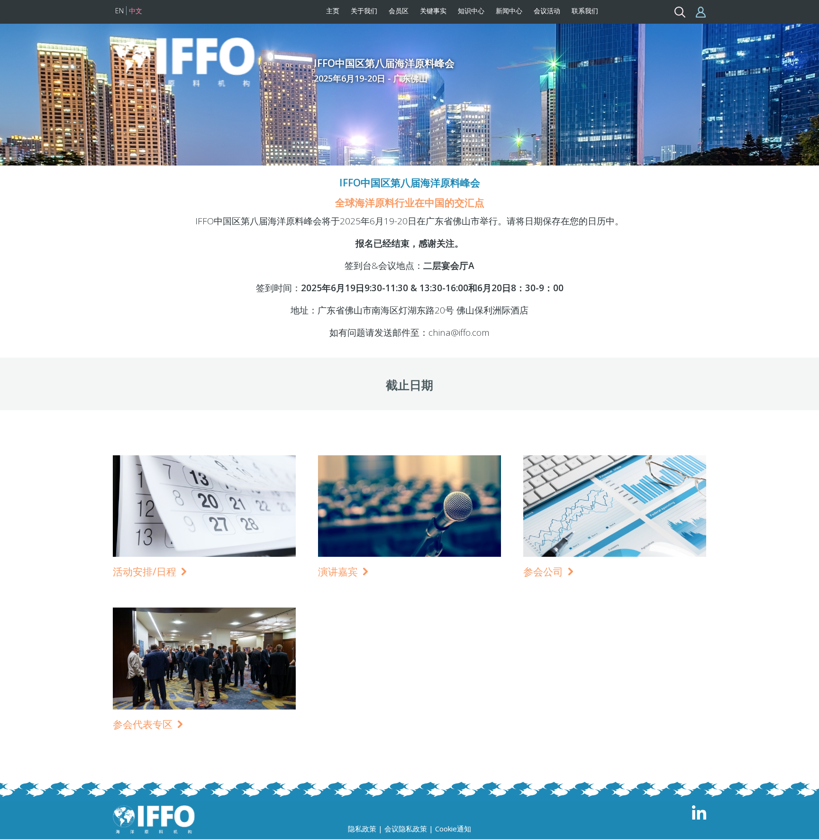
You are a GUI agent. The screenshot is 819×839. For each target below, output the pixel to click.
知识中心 (471, 10)
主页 (332, 10)
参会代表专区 (144, 724)
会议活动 (547, 10)
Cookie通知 (453, 828)
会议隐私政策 (405, 828)
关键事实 (433, 10)
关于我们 (364, 10)
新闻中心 (509, 10)
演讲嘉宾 (339, 571)
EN (119, 10)
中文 (135, 10)
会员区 (399, 10)
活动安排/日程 (146, 571)
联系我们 (585, 10)
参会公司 (544, 571)
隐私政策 (362, 828)
